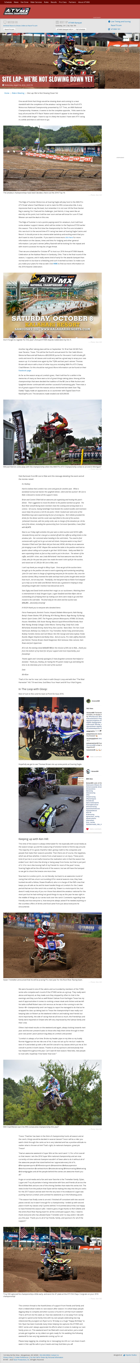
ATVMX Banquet (75, 23)
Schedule (8, 2)
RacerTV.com (116, 25)
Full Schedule (80, 29)
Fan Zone (24, 2)
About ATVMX (84, 2)
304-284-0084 (45, 1355)
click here (69, 237)
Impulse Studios (131, 1355)
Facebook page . (25, 370)
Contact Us (55, 1355)
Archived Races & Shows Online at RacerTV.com (20, 26)
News (16, 2)
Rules (46, 2)
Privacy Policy (8, 1357)
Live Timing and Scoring (121, 21)
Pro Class (63, 2)
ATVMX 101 (115, 29)
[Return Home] (17, 14)
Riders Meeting (18, 93)
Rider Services (36, 2)
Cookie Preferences (22, 1357)
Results (54, 2)
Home (6, 93)
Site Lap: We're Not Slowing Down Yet (42, 93)
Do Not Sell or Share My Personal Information (46, 1357)
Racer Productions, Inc (21, 1360)
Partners (72, 2)
